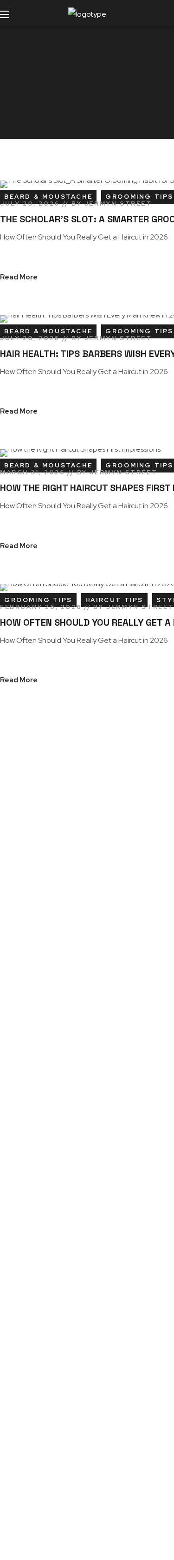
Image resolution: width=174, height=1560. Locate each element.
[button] (162, 14)
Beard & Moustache (48, 197)
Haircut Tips (114, 600)
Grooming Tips (38, 600)
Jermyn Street (118, 203)
